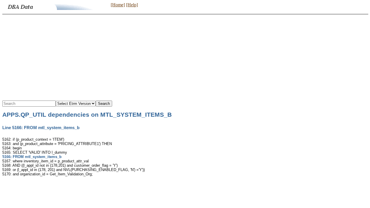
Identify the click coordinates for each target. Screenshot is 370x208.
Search (104, 103)
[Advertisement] (185, 57)
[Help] (132, 4)
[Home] (118, 4)
